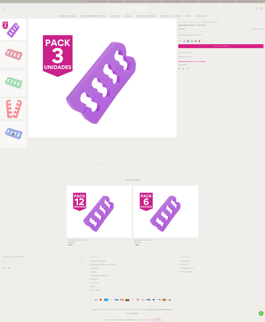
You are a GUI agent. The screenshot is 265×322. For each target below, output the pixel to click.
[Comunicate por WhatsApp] (261, 313)
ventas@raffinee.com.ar (187, 268)
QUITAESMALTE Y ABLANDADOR (145, 16)
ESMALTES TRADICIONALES (67, 16)
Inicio (179, 22)
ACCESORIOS (176, 16)
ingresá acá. (153, 309)
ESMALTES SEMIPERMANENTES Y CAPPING (93, 16)
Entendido (157, 319)
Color (180, 41)
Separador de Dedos (195, 22)
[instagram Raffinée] (3, 268)
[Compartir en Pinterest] (188, 69)
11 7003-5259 (184, 264)
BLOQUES (128, 16)
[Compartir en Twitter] (184, 69)
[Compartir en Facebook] (179, 69)
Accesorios (185, 22)
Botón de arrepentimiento (165, 309)
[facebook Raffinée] (9, 268)
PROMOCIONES (201, 16)
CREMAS (188, 16)
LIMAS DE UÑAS (115, 16)
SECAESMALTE (164, 16)
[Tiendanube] (132, 313)
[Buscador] (4, 8)
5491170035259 (185, 261)
